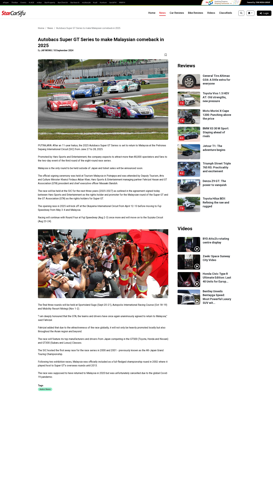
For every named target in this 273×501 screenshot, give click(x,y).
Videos (211, 12)
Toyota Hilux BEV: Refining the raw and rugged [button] (216, 202)
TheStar (14, 2)
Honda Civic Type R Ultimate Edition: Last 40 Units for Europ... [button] (217, 277)
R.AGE (31, 2)
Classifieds (225, 12)
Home (151, 12)
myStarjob (86, 2)
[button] (45, 389)
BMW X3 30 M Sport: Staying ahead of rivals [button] (216, 132)
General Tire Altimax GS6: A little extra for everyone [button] (216, 79)
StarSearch (74, 2)
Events (23, 2)
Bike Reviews (195, 12)
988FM (122, 2)
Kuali (95, 2)
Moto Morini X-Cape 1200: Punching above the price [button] (217, 114)
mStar (39, 2)
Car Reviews (177, 12)
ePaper (6, 2)
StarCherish (63, 2)
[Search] (241, 13)
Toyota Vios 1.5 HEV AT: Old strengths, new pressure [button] (216, 97)
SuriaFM (112, 2)
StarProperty (49, 2)
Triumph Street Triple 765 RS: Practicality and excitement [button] (217, 167)
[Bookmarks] (250, 13)
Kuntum (103, 2)
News (162, 12)
